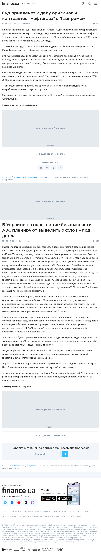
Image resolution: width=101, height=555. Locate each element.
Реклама (87, 511)
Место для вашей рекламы (50, 128)
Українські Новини (27, 105)
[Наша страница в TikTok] (26, 502)
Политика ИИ (59, 511)
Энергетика (24, 24)
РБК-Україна (24, 387)
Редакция (16, 511)
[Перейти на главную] (10, 4)
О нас (5, 511)
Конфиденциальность (56, 517)
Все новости (19, 177)
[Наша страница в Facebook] (12, 502)
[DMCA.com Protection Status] (7, 552)
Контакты (76, 517)
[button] (65, 454)
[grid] (50, 327)
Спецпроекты (9, 517)
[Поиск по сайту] (89, 3)
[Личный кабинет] (83, 3)
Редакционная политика (37, 511)
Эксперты (74, 511)
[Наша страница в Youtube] (19, 502)
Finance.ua (6, 177)
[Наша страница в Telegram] (5, 502)
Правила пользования (30, 517)
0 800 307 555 (30, 4)
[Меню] (96, 3)
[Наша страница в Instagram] (32, 502)
